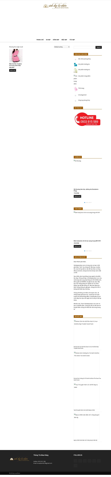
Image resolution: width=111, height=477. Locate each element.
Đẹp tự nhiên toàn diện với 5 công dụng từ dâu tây (85, 440)
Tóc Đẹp (72, 39)
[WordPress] (99, 461)
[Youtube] (75, 465)
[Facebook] (80, 461)
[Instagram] (85, 461)
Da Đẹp (48, 39)
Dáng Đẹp (56, 39)
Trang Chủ (40, 39)
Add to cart (12, 70)
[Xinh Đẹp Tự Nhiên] (55, 6)
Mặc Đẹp (64, 39)
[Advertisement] (55, 24)
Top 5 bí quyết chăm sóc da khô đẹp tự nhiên (84, 410)
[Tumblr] (94, 461)
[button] (100, 40)
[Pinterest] (89, 461)
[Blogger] (75, 461)
